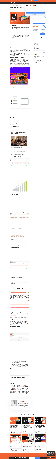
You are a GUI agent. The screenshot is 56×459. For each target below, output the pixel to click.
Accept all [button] (51, 456)
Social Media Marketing (36, 48)
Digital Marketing (35, 42)
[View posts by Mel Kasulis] (11, 432)
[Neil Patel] (12, 2)
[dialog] (51, 454)
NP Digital (22, 401)
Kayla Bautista (39, 449)
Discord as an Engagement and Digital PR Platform (39, 444)
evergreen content (18, 352)
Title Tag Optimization (36, 49)
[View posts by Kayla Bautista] (36, 450)
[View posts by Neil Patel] (23, 432)
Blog (11, 5)
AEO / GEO (35, 39)
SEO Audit (35, 47)
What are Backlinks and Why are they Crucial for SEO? (15, 444)
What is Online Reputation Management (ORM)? (14, 426)
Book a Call (39, 23)
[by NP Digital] (13, 3)
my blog (27, 54)
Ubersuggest (13, 10)
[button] (51, 457)
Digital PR (13, 5)
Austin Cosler (26, 449)
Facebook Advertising (36, 43)
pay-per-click (14, 366)
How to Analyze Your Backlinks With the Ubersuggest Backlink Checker (40, 426)
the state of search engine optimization (16, 64)
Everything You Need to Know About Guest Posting (27, 426)
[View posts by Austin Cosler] (23, 450)
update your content (16, 389)
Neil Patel (13, 9)
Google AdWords (36, 44)
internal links (24, 355)
